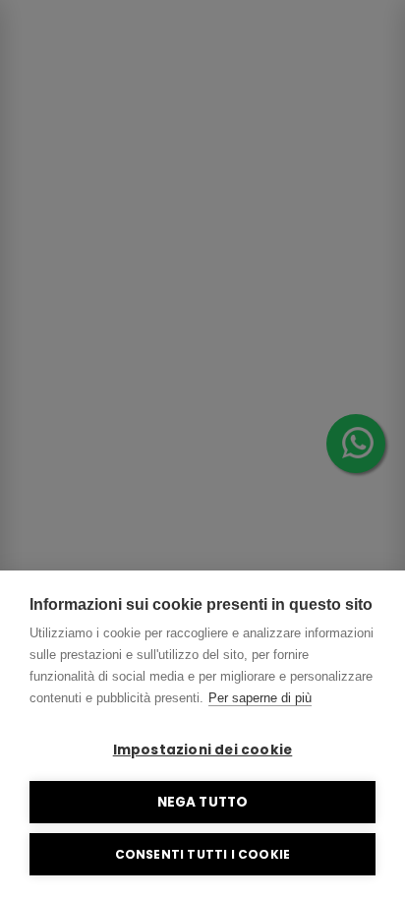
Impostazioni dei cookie (203, 750)
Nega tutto (203, 802)
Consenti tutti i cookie (203, 854)
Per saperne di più (260, 697)
